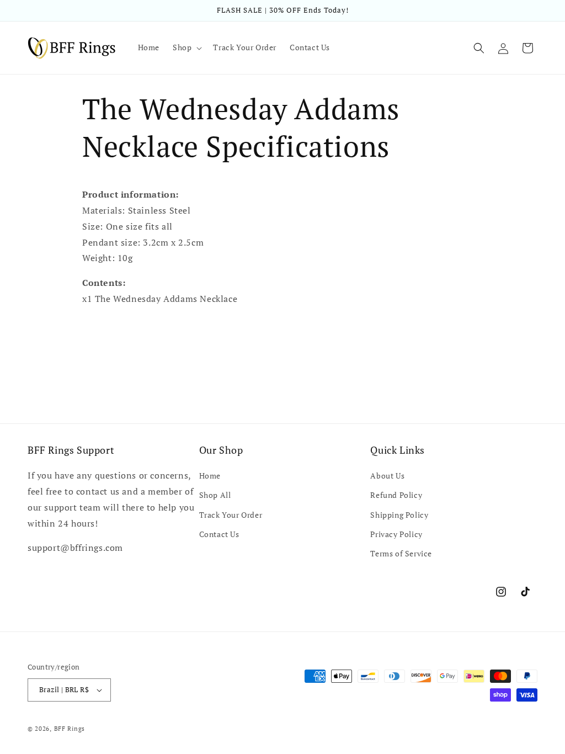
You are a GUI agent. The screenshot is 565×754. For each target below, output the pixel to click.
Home (210, 475)
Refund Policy (396, 495)
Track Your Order (231, 514)
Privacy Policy (396, 534)
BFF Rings (69, 728)
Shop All (215, 495)
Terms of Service (401, 553)
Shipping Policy (399, 514)
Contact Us (219, 534)
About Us (387, 475)
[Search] (479, 48)
